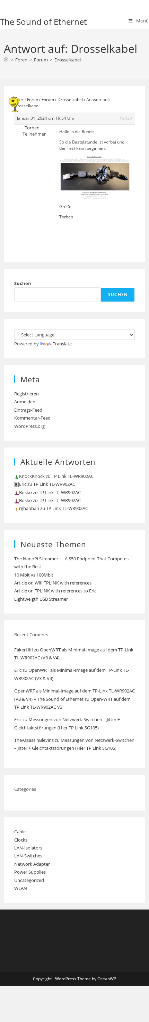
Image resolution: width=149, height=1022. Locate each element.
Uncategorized (29, 880)
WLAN (20, 888)
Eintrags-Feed (28, 410)
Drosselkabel (67, 60)
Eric (17, 670)
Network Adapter (32, 864)
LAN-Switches (28, 856)
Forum (48, 99)
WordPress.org (29, 426)
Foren (32, 99)
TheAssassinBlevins (34, 740)
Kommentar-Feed (32, 418)
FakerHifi (23, 650)
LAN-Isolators (28, 848)
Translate (62, 344)
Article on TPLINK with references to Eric (55, 591)
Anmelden (24, 402)
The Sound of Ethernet (43, 21)
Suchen (22, 283)
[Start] (6, 60)
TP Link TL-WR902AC (73, 476)
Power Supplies (30, 872)
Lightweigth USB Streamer (41, 599)
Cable (20, 831)
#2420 (126, 118)
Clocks (20, 840)
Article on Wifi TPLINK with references (52, 583)
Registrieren (26, 394)
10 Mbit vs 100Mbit (33, 575)
